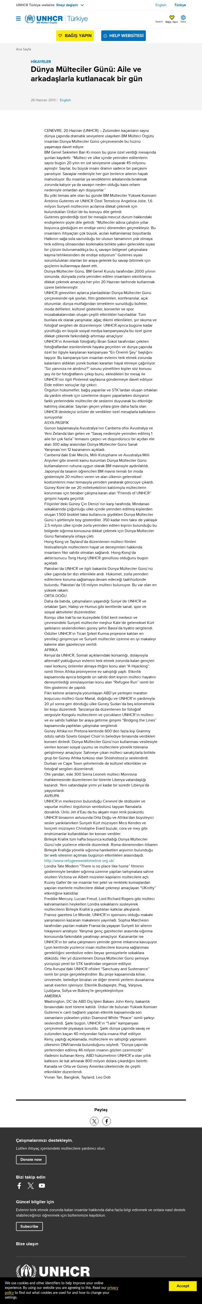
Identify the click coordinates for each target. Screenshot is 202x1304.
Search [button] (159, 21)
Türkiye (180, 4)
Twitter (30, 1186)
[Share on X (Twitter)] (94, 1121)
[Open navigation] (18, 19)
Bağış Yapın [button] (172, 21)
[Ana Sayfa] (41, 19)
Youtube (42, 1186)
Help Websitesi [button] (126, 35)
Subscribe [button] (29, 1226)
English (161, 4)
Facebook (19, 1186)
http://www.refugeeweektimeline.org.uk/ (79, 860)
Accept (183, 1286)
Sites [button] (183, 21)
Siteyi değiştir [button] (67, 4)
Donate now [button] (31, 1159)
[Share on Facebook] (106, 1121)
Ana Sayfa (23, 49)
